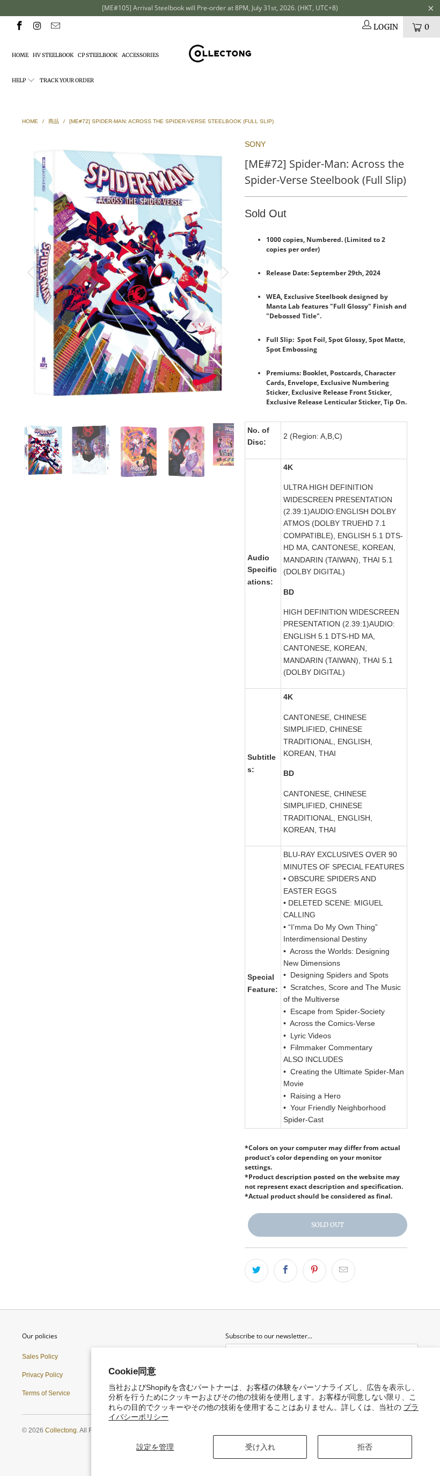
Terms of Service (46, 1393)
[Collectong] (220, 53)
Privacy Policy (42, 1375)
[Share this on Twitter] (256, 1270)
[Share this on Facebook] (285, 1270)
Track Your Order (67, 80)
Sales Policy (40, 1356)
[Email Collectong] (54, 27)
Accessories (140, 55)
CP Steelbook (98, 55)
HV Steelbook (53, 55)
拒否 (364, 1447)
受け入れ (260, 1447)
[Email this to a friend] (343, 1270)
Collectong (61, 1430)
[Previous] (32, 272)
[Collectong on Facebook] (18, 27)
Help (19, 80)
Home (20, 55)
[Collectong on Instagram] (37, 27)
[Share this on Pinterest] (314, 1270)
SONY (255, 144)
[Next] (223, 272)
